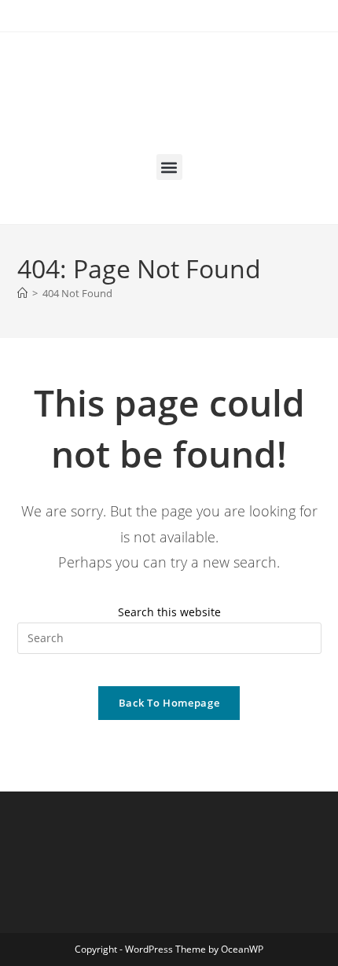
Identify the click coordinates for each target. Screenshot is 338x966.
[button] (169, 167)
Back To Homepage (169, 703)
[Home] (22, 293)
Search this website (169, 611)
